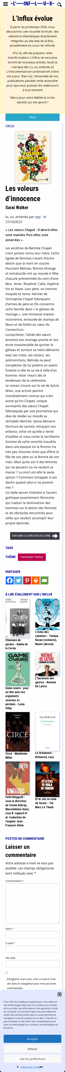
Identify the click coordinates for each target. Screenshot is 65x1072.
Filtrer (32, 117)
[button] (59, 994)
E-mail (10, 943)
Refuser (33, 1049)
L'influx (9, 125)
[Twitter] (18, 580)
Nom (9, 928)
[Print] (36, 580)
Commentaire (14, 881)
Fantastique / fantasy (32, 557)
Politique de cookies (30, 1067)
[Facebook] (10, 580)
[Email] (44, 580)
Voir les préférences (32, 1059)
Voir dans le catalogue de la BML (31, 535)
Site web (10, 958)
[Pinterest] (27, 580)
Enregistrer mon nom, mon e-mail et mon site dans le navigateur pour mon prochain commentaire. (31, 983)
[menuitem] (9, 126)
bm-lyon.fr (40, 102)
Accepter (32, 1039)
